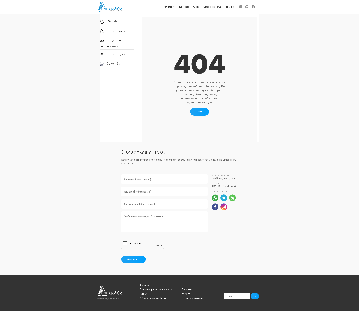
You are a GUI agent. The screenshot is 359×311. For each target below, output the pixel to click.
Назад (199, 111)
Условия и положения (192, 298)
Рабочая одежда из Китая (153, 298)
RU (232, 6)
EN (227, 6)
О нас (196, 6)
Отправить (133, 259)
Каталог (168, 6)
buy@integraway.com (224, 178)
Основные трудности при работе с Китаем (157, 291)
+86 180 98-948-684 (224, 186)
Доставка (184, 6)
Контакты (144, 285)
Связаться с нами (212, 6)
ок (254, 296)
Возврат (186, 293)
